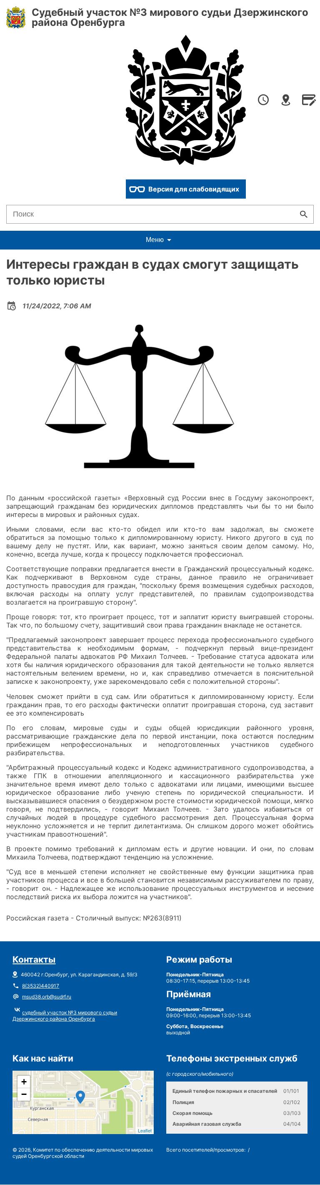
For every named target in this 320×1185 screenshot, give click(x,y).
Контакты (33, 959)
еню (155, 239)
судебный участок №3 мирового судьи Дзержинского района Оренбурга (64, 1015)
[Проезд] (286, 100)
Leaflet (145, 1130)
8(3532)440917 (40, 986)
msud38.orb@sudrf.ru (46, 996)
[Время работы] (263, 100)
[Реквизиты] (309, 100)
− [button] (24, 1094)
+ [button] (24, 1082)
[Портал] (186, 100)
